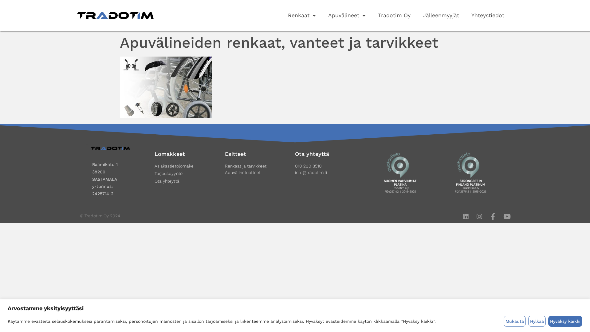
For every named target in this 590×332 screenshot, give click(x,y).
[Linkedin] (465, 216)
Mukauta (514, 321)
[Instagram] (479, 216)
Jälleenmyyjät (441, 15)
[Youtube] (507, 216)
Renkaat (298, 15)
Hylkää (537, 321)
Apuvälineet (343, 15)
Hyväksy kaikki (565, 321)
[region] (295, 315)
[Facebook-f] (493, 216)
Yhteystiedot (487, 15)
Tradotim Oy (394, 15)
